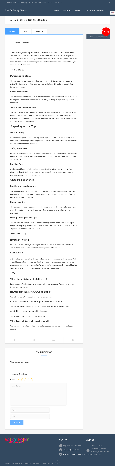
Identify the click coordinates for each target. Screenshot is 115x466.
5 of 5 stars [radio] (31, 379)
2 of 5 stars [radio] (22, 379)
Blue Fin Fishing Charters (16, 10)
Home (56, 10)
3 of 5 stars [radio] (25, 379)
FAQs (77, 10)
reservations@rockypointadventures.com (79, 454)
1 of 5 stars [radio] (19, 379)
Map (25, 31)
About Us (67, 10)
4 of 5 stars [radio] (28, 379)
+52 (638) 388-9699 (71, 450)
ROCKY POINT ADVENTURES (95, 10)
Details (12, 31)
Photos (39, 31)
